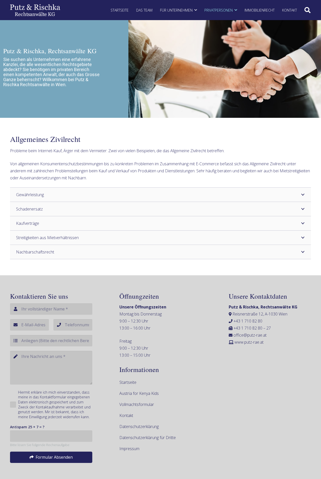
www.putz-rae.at (249, 342)
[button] (195, 10)
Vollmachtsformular (136, 404)
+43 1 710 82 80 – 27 (252, 328)
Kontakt (126, 415)
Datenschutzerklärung (139, 426)
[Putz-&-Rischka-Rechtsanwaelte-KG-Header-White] (35, 10)
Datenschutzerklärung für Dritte (147, 437)
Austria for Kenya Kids (139, 393)
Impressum (129, 448)
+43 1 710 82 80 (247, 321)
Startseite (127, 382)
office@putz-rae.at (250, 335)
